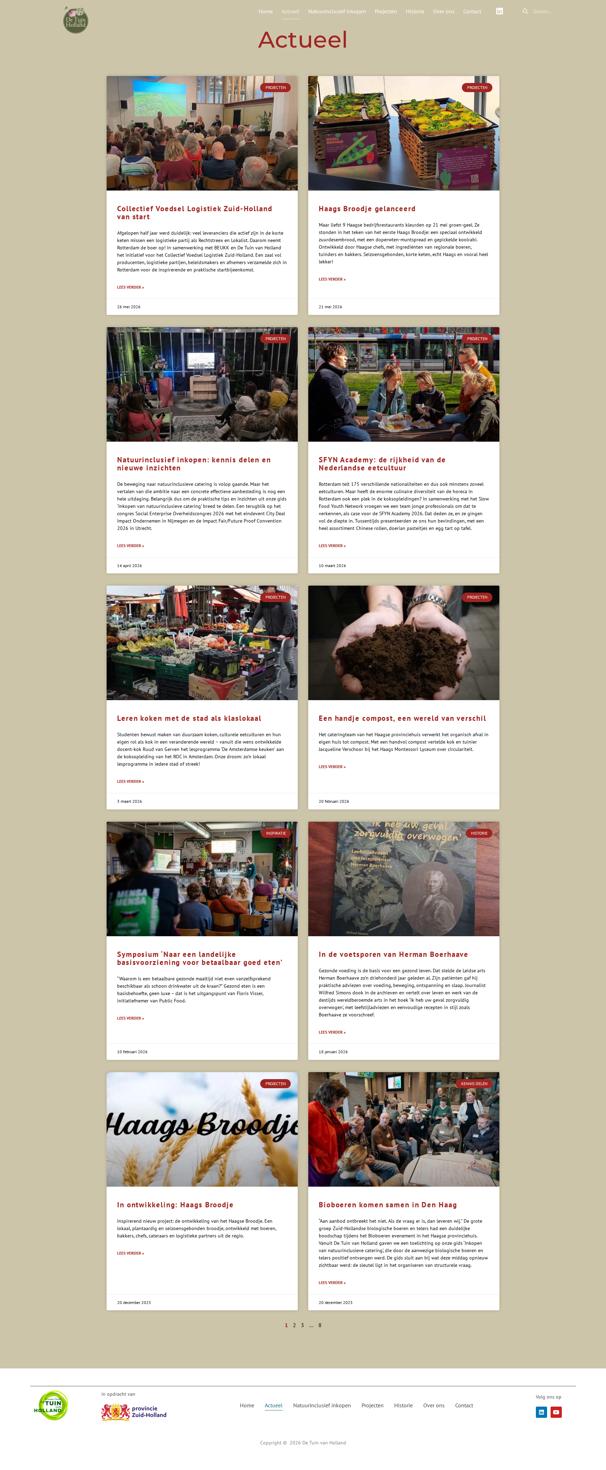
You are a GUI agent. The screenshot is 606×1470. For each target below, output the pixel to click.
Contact (472, 11)
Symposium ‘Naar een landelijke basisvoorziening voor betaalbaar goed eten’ (200, 958)
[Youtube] (556, 1412)
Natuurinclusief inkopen (337, 11)
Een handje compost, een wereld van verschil (402, 718)
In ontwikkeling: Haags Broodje (175, 1204)
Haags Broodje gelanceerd (367, 208)
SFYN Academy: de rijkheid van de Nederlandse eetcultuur (382, 463)
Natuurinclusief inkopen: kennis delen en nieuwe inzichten (194, 463)
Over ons (443, 11)
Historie (415, 11)
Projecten (386, 11)
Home (265, 11)
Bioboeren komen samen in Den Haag (388, 1204)
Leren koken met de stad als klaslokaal (189, 718)
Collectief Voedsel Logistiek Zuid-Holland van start (194, 212)
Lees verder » (130, 287)
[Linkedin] (499, 11)
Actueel (290, 11)
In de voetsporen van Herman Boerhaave (394, 954)
